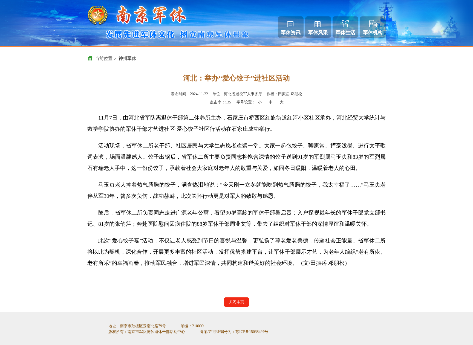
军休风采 (318, 32)
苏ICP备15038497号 (251, 332)
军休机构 (373, 32)
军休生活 (345, 32)
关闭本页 (236, 302)
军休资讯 (291, 32)
